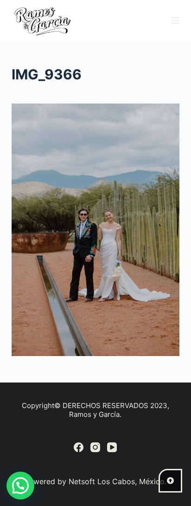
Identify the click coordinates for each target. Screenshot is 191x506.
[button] (20, 486)
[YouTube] (112, 447)
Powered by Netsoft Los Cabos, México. (95, 481)
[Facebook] (78, 447)
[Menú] (175, 20)
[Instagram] (95, 447)
